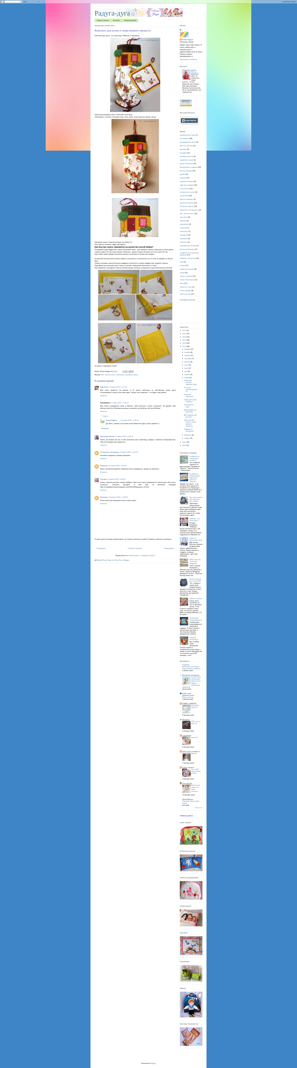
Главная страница (103, 20)
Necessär (194, 737)
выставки (183, 149)
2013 (184, 343)
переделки (184, 235)
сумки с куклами (186, 276)
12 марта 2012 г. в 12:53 (118, 387)
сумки (182, 273)
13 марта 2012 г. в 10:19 (129, 452)
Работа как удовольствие (188, 694)
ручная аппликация (187, 249)
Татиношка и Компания (109, 452)
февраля (188, 435)
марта (186, 377)
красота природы (186, 199)
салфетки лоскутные (187, 258)
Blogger (153, 1063)
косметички (184, 196)
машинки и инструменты (189, 210)
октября (187, 355)
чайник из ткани (186, 287)
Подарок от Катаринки (189, 430)
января (187, 438)
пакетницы (120, 375)
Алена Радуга (111, 420)
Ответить (103, 396)
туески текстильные (187, 280)
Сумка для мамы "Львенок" (190, 401)
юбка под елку (185, 294)
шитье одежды (185, 290)
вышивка (183, 153)
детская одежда (186, 171)
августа (187, 362)
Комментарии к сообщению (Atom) (141, 555)
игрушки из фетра (186, 181)
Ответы (105, 416)
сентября (188, 358)
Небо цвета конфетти (191, 751)
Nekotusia (104, 387)
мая (186, 371)
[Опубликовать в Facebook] (130, 371)
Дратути (194, 753)
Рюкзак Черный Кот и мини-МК (195, 580)
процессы (183, 242)
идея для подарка (187, 185)
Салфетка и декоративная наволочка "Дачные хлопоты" (194, 478)
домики (182, 174)
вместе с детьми (186, 146)
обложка (183, 221)
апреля (187, 374)
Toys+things (187, 783)
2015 (184, 337)
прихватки (129, 375)
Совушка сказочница (193, 638)
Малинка (194, 72)
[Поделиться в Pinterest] (132, 371)
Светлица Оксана (107, 436)
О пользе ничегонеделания (190, 389)
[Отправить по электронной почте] (124, 371)
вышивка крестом (186, 156)
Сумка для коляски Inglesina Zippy (190, 382)
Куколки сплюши (195, 598)
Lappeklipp (186, 735)
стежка (182, 265)
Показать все (198, 807)
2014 (184, 340)
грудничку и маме (186, 160)
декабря (187, 349)
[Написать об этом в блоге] (126, 371)
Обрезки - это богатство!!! (194, 519)
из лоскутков (184, 188)
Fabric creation (188, 767)
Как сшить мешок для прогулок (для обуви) (195, 499)
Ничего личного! (188, 697)
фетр (136, 375)
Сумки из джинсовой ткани (195, 539)
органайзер (184, 224)
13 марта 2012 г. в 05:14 (124, 436)
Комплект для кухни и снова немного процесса (190, 423)
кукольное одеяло (187, 203)
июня (186, 368)
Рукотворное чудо (189, 406)
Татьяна (103, 479)
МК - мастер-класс (108, 375)
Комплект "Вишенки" (189, 395)
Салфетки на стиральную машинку (194, 458)
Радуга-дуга (112, 13)
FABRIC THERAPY (189, 703)
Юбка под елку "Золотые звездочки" (195, 561)
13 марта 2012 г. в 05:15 (129, 420)
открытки (183, 228)
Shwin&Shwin (187, 799)
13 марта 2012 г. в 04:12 (119, 403)
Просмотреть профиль (188, 59)
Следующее (101, 548)
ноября (187, 352)
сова (181, 262)
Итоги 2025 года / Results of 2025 (196, 771)
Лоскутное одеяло (187, 206)
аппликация (184, 138)
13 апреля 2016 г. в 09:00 (118, 497)
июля (186, 365)
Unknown (104, 466)
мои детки (183, 217)
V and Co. (186, 665)
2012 (184, 346)
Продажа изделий (130, 20)
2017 (184, 330)
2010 (184, 445)
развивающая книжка (188, 246)
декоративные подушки (189, 167)
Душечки (185, 719)
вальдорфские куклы (188, 142)
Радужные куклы (189, 70)
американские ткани (187, 135)
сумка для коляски (187, 269)
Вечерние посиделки (190, 675)
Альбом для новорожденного (195, 619)
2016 (184, 334)
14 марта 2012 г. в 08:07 (116, 479)
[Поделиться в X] (128, 371)
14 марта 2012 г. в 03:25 (117, 466)
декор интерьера (186, 163)
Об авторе (116, 20)
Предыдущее (169, 548)
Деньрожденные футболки (190, 411)
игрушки (183, 178)
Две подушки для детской (190, 416)
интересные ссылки (187, 192)
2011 (184, 442)
